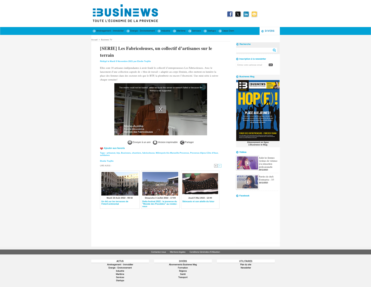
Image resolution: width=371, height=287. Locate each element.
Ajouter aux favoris (114, 148)
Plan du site (245, 264)
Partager (189, 142)
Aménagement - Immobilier (110, 30)
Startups (211, 30)
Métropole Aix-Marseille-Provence (172, 153)
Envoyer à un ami (141, 142)
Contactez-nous (158, 252)
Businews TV (106, 40)
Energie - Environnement (142, 30)
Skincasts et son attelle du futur (198, 201)
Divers (269, 31)
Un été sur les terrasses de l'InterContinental (114, 202)
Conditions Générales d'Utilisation (205, 252)
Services (196, 30)
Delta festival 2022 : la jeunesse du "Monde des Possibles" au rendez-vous (159, 203)
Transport (183, 277)
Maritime (181, 30)
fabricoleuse (148, 153)
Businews (126, 153)
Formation (183, 267)
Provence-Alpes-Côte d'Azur (204, 153)
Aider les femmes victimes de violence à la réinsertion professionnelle (268, 162)
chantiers (136, 153)
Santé (183, 274)
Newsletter (246, 267)
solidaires (105, 155)
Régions (183, 271)
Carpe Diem (228, 30)
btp (118, 153)
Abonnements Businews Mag (183, 264)
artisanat (111, 153)
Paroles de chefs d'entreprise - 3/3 (266, 178)
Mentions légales (178, 252)
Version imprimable (167, 142)
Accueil (94, 40)
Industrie (165, 30)
